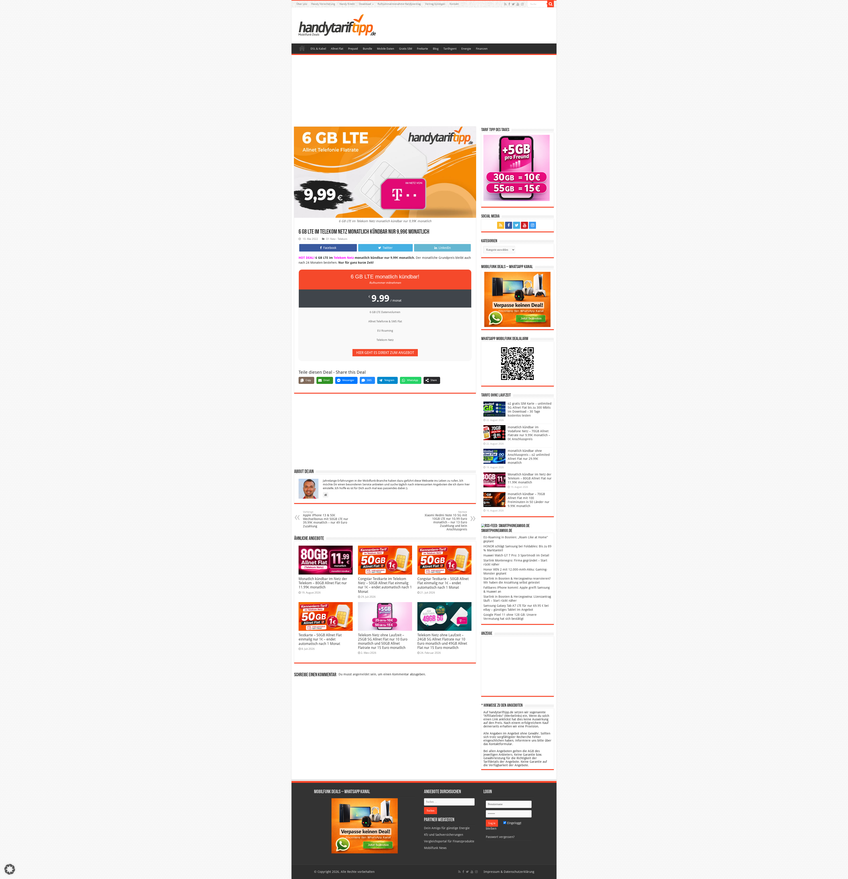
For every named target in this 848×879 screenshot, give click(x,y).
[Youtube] (518, 4)
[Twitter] (513, 4)
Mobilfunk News (435, 848)
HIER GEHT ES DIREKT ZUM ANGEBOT (385, 353)
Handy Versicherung (323, 4)
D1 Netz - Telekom (336, 238)
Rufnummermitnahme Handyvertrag (399, 4)
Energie (466, 48)
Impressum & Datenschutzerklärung (509, 871)
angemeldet (361, 674)
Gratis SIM (405, 48)
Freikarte (422, 48)
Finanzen (482, 48)
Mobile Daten (385, 48)
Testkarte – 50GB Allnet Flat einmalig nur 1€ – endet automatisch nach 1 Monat (320, 639)
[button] (550, 4)
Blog (436, 48)
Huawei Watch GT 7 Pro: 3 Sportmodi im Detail (516, 555)
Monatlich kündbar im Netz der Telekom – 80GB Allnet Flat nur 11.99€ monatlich (323, 583)
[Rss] (505, 4)
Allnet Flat (337, 48)
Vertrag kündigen (435, 4)
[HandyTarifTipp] (337, 24)
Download (365, 4)
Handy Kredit (347, 4)
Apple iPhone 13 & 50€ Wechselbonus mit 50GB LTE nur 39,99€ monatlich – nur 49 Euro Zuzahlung (325, 519)
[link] (517, 299)
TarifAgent (449, 48)
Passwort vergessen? (500, 837)
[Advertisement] (424, 91)
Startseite (302, 48)
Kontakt (454, 4)
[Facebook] (509, 4)
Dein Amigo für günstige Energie (447, 828)
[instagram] (522, 4)
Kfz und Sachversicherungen (443, 834)
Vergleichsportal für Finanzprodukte (449, 841)
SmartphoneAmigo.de (496, 531)
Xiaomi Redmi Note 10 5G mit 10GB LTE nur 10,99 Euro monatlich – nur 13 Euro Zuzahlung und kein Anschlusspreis (446, 521)
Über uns (301, 4)
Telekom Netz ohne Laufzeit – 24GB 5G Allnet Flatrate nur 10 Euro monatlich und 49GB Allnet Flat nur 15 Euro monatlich (442, 641)
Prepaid (353, 48)
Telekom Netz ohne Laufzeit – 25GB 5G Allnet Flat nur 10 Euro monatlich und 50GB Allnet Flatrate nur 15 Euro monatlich (382, 641)
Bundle (367, 48)
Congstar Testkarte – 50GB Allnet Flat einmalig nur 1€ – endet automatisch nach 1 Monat (443, 583)
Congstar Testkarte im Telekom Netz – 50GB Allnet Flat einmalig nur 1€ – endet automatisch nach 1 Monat (385, 585)
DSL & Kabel (318, 48)
